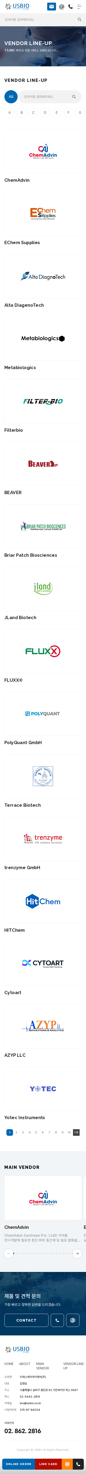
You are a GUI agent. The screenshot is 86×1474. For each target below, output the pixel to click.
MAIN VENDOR (42, 1366)
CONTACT (26, 1320)
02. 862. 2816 (22, 1431)
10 (69, 1132)
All (11, 97)
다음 (76, 1132)
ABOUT (24, 1364)
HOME (8, 1364)
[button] (13, 1253)
